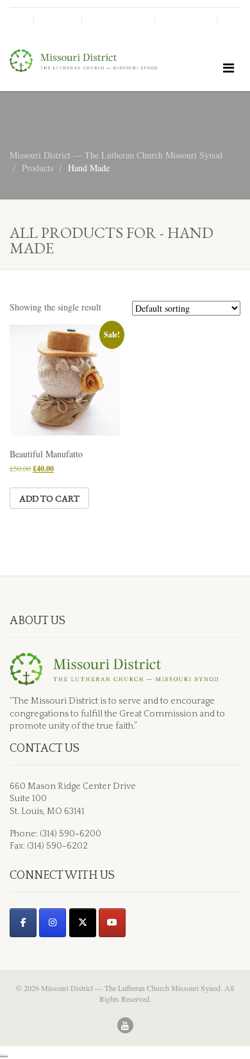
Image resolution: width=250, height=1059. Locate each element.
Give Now (186, 20)
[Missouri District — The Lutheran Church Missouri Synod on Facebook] (23, 922)
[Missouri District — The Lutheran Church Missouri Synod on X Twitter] (82, 922)
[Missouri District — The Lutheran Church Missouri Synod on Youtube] (112, 922)
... (4, 1052)
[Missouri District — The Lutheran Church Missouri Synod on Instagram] (52, 922)
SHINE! (58, 20)
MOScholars (118, 20)
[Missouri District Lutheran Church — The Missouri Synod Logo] (83, 60)
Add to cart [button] (49, 498)
